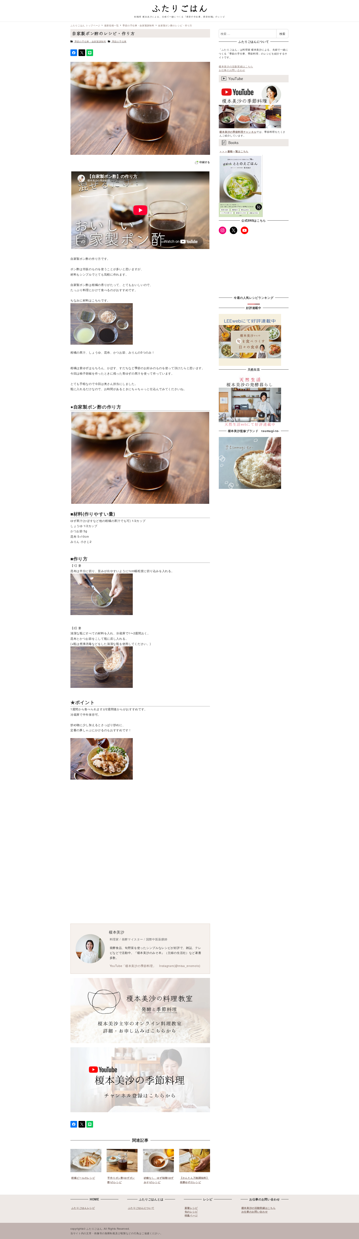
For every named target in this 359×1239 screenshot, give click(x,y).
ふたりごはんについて (141, 1208)
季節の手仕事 (119, 41)
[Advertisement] (179, 826)
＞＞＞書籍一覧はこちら (233, 151)
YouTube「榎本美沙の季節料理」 (133, 966)
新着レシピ (191, 1208)
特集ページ (191, 1215)
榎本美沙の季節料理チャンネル (237, 132)
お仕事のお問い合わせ (232, 70)
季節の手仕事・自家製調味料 (90, 41)
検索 (282, 34)
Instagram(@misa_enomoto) (179, 966)
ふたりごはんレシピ (83, 1208)
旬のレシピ (191, 1211)
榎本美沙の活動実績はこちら (236, 66)
